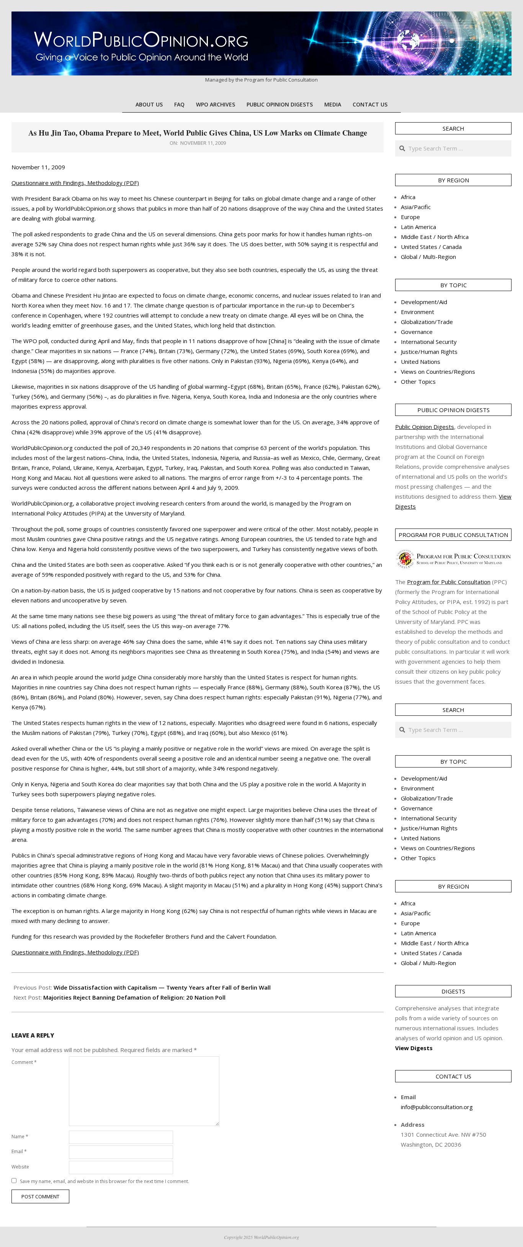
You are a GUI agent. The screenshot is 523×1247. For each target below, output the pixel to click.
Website (20, 1167)
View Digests (414, 1048)
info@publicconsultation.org (437, 1107)
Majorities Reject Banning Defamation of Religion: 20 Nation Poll (134, 997)
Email (19, 1151)
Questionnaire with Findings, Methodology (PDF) (75, 183)
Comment (24, 1062)
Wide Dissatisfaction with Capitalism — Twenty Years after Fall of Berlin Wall (162, 987)
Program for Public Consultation (448, 582)
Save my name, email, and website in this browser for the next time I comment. (104, 1181)
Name (19, 1136)
